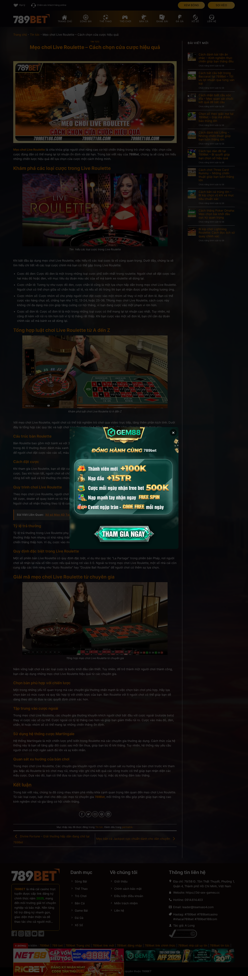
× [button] (173, 432)
